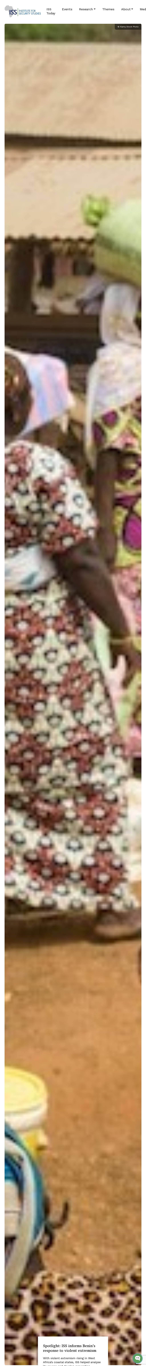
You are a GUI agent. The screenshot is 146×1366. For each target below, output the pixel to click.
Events (67, 9)
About (126, 9)
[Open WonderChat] (137, 1358)
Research (86, 9)
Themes (108, 9)
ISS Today (50, 11)
